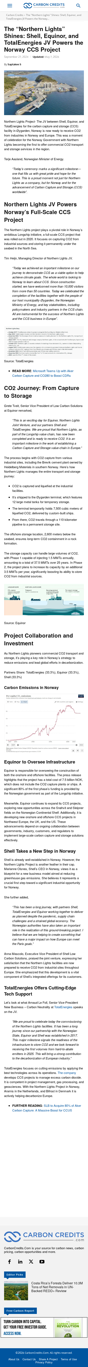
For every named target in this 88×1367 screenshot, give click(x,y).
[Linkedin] (20, 1261)
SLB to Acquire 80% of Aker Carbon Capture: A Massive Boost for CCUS (46, 1107)
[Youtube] (41, 1261)
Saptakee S (14, 64)
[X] (31, 1261)
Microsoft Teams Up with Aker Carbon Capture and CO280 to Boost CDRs (42, 373)
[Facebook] (9, 1261)
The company (67, 1072)
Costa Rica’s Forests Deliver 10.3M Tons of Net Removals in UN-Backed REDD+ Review (57, 1287)
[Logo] (44, 5)
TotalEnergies (63, 1007)
